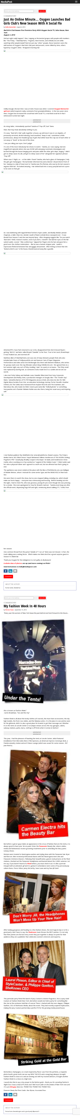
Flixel (29, 863)
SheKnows (32, 932)
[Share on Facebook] (6, 571)
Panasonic (43, 846)
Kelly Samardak (10, 27)
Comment (8, 576)
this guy (13, 1087)
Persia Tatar (9, 610)
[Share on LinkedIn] (10, 571)
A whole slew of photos (13, 563)
